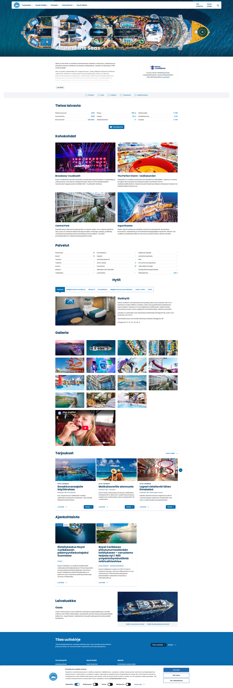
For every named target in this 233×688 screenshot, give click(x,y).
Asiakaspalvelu (61, 664)
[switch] (95, 684)
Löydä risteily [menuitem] (40, 5)
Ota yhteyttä (199, 5)
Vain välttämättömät (176, 680)
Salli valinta (176, 675)
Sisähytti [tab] (60, 289)
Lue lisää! (166, 77)
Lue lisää (60, 87)
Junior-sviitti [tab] (140, 289)
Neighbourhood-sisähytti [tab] (75, 289)
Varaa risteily (209, 5)
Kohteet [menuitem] (54, 5)
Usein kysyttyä (91, 664)
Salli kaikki (176, 670)
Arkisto (170, 645)
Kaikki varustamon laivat (135, 624)
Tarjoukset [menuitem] (26, 5)
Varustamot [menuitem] (67, 5)
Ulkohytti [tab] (91, 289)
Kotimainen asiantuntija (126, 664)
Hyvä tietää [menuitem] (82, 5)
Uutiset (66, 525)
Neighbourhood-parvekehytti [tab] (121, 289)
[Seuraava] (180, 470)
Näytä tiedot (138, 684)
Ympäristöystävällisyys (117, 566)
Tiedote (60, 561)
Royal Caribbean (103, 566)
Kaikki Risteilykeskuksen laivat (158, 624)
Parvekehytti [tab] (102, 289)
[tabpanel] (116, 311)
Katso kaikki (170, 453)
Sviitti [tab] (150, 289)
